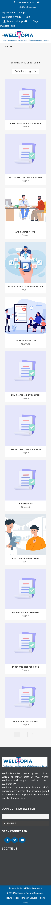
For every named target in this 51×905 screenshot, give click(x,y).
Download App (14, 21)
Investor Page (7, 25)
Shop (22, 12)
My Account (8, 12)
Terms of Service (29, 898)
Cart (28, 16)
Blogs (35, 21)
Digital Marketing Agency (31, 888)
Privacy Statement (34, 893)
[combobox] (25, 71)
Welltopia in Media (11, 16)
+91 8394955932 (25, 2)
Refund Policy (12, 898)
